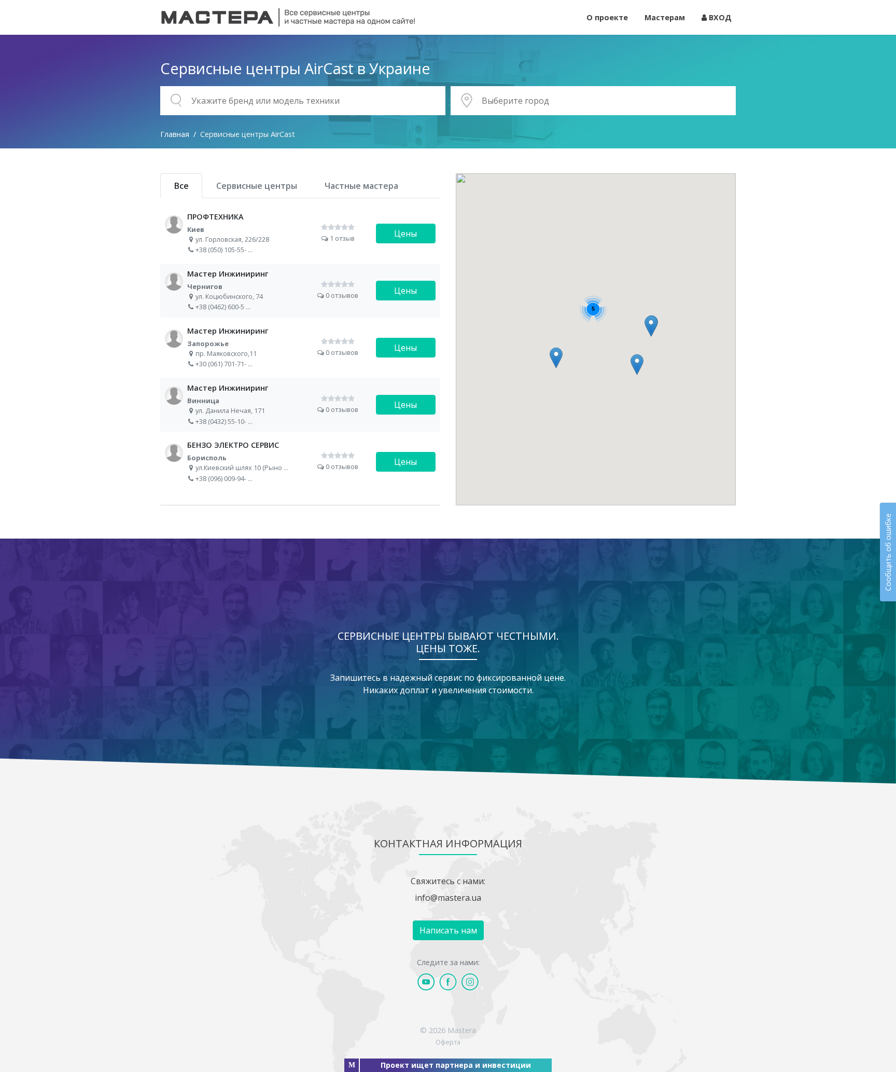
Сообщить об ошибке (888, 552)
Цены (405, 233)
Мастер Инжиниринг (300, 290)
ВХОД (719, 17)
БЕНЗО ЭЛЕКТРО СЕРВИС (300, 461)
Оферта (448, 1042)
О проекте (607, 17)
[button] (556, 357)
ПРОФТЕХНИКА (300, 233)
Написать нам (448, 930)
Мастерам (665, 17)
